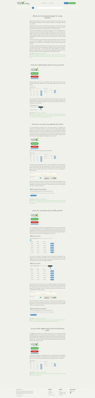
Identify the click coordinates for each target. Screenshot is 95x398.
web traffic (57, 321)
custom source (57, 54)
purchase (47, 201)
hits (64, 319)
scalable (53, 56)
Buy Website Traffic (62, 393)
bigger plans (34, 373)
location (48, 56)
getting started (37, 56)
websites (50, 116)
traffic (37, 321)
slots (32, 116)
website (47, 116)
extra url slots (44, 115)
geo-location (32, 56)
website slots (38, 375)
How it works (50, 392)
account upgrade (38, 319)
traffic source (60, 56)
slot (30, 116)
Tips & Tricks (51, 3)
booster (43, 54)
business (52, 54)
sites (64, 115)
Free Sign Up (72, 3)
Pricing (49, 393)
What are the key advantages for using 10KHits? (47, 17)
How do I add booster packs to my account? (47, 65)
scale (56, 56)
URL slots (60, 201)
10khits (33, 54)
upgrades (44, 116)
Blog (60, 391)
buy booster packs (59, 200)
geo (64, 54)
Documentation (44, 3)
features (61, 54)
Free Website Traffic (62, 392)
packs (62, 373)
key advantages (43, 56)
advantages (37, 54)
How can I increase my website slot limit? (47, 124)
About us (49, 391)
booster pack (48, 114)
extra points (63, 114)
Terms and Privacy (51, 394)
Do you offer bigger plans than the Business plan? (47, 329)
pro (50, 56)
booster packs (47, 54)
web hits (52, 321)
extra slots (32, 115)
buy (55, 200)
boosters (58, 114)
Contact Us (61, 394)
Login (66, 3)
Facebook (73, 391)
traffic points (35, 116)
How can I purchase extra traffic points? (47, 210)
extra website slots (50, 115)
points (62, 115)
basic (40, 54)
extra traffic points (37, 115)
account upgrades (38, 114)
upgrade (40, 116)
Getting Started (43, 53)
